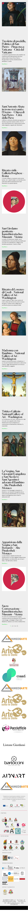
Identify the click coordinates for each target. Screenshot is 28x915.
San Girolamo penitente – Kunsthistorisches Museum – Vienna (12, 232)
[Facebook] (17, 3)
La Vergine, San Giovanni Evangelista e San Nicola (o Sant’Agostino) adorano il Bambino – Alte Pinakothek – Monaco (14, 480)
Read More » (4, 64)
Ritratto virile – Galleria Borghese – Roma (13, 173)
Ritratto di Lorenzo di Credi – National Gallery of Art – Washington (13, 293)
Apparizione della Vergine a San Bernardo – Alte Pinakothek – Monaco (12, 548)
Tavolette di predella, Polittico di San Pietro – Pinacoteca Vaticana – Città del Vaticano (14, 47)
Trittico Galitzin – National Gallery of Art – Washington (12, 414)
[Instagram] (19, 3)
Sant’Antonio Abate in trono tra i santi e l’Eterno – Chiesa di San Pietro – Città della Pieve (13, 112)
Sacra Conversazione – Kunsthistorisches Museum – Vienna (12, 610)
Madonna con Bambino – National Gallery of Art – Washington (13, 354)
